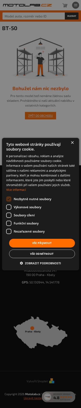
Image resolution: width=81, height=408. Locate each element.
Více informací (16, 190)
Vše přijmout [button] (42, 243)
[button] (40, 263)
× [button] (72, 142)
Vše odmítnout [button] (42, 254)
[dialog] (40, 204)
